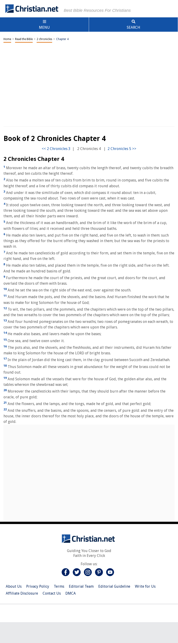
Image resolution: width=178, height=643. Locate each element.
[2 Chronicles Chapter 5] (122, 149)
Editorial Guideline (114, 586)
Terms (59, 586)
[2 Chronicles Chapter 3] (56, 149)
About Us (14, 586)
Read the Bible (24, 39)
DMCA (70, 593)
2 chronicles (44, 39)
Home (7, 39)
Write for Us (145, 586)
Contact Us (52, 593)
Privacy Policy (37, 586)
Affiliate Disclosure (22, 593)
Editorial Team (81, 586)
